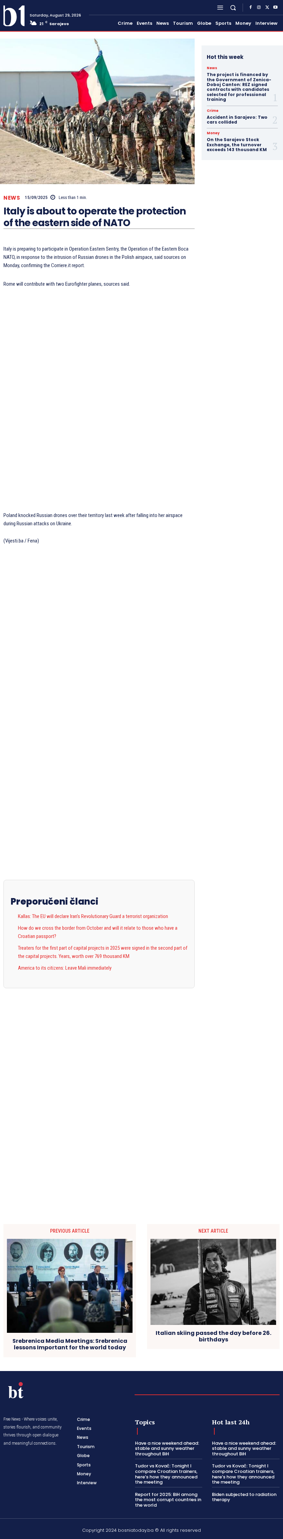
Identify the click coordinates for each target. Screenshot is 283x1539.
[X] (267, 7)
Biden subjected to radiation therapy (244, 1497)
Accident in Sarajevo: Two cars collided (237, 119)
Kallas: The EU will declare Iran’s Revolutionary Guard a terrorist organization (93, 916)
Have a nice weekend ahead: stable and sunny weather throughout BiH (167, 1448)
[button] (233, 7)
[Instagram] (259, 7)
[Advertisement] (99, 400)
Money (213, 133)
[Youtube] (275, 7)
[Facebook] (250, 7)
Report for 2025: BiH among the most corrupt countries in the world (168, 1499)
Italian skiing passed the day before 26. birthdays (213, 1336)
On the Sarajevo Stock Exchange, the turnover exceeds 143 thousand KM (237, 144)
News (11, 197)
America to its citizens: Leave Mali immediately (64, 968)
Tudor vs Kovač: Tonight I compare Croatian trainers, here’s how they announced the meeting (166, 1474)
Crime (212, 111)
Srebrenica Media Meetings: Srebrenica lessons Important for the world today (69, 1344)
